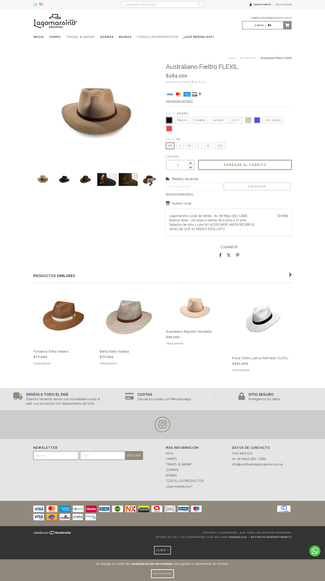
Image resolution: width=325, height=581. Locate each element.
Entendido (162, 573)
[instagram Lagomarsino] (162, 424)
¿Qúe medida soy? (198, 37)
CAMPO (55, 37)
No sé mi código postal (179, 194)
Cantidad (172, 156)
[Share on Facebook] (220, 255)
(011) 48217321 (242, 453)
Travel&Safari (247, 58)
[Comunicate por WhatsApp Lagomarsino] (315, 551)
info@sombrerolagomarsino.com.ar (271, 17)
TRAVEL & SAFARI (80, 37)
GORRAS (107, 37)
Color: (177, 113)
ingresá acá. (238, 537)
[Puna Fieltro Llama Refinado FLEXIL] (262, 332)
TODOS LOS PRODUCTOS (157, 37)
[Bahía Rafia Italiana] (129, 317)
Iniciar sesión (283, 4)
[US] (41, 4)
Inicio (38, 37)
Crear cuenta (262, 4)
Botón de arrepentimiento (271, 537)
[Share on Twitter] (228, 255)
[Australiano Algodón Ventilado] (196, 307)
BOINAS (125, 37)
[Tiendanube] (52, 534)
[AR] (35, 4)
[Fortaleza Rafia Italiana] (63, 317)
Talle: (173, 139)
